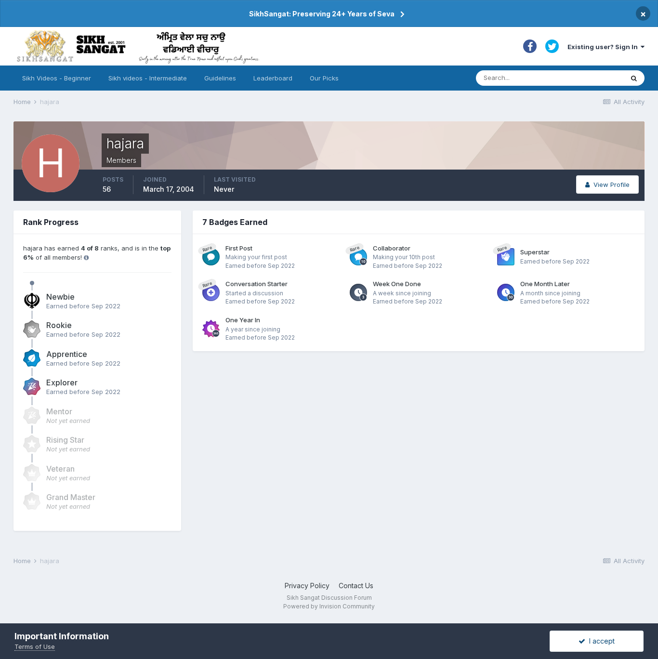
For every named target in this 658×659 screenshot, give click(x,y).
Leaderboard (272, 78)
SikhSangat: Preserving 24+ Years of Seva (322, 14)
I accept (600, 641)
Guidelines (220, 78)
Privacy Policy (307, 585)
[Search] (634, 78)
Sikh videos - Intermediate (147, 78)
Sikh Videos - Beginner (56, 78)
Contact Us (356, 585)
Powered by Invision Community (329, 606)
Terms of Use (34, 646)
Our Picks (324, 78)
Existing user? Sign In (604, 47)
